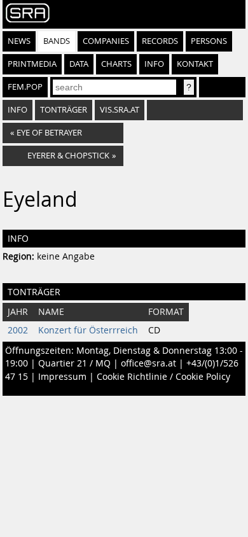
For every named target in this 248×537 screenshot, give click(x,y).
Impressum (62, 376)
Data (78, 64)
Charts (116, 64)
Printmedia (32, 64)
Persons (209, 41)
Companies (106, 41)
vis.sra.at (119, 109)
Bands (56, 41)
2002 (18, 330)
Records (160, 41)
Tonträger (63, 109)
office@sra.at (148, 363)
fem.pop (25, 86)
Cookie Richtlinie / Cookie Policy (163, 376)
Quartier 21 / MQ (74, 363)
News (19, 41)
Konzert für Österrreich (88, 330)
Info (154, 64)
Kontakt (195, 64)
